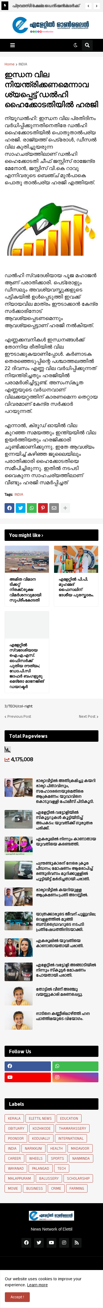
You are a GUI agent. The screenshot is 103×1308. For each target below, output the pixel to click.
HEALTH (56, 1148)
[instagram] (75, 1077)
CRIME (56, 1188)
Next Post (87, 716)
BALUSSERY (49, 1178)
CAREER (14, 1158)
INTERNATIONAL (71, 1138)
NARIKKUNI (33, 1148)
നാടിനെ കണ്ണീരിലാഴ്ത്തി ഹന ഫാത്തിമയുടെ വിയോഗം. (63, 1016)
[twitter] (39, 1243)
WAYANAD (16, 1168)
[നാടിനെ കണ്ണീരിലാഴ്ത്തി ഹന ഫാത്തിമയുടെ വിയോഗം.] (19, 1020)
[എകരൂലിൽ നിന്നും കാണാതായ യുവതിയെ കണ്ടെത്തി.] (19, 846)
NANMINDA (81, 1158)
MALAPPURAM (19, 1178)
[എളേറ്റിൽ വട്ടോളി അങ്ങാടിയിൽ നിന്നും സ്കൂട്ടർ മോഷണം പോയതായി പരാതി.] (19, 972)
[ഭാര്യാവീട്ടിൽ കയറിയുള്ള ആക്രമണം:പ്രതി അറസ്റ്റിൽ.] (19, 896)
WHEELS (36, 1158)
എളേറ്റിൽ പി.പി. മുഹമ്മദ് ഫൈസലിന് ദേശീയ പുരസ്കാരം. (76, 587)
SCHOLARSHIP (78, 1178)
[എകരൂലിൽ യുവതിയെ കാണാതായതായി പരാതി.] (19, 947)
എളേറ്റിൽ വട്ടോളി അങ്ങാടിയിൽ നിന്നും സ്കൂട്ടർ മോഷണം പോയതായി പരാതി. (66, 970)
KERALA (14, 1118)
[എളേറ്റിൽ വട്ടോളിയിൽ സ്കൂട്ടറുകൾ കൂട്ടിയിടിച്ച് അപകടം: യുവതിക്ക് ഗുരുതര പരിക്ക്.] (19, 819)
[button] (88, 6)
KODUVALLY (41, 1138)
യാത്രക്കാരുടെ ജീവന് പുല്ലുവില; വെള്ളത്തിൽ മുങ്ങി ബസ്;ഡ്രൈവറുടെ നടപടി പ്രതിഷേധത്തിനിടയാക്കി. (66, 922)
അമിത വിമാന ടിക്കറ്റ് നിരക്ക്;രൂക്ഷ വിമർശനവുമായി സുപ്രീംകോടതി (25, 589)
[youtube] (28, 1077)
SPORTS (57, 1158)
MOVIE (13, 1188)
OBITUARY (16, 1128)
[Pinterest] (43, 508)
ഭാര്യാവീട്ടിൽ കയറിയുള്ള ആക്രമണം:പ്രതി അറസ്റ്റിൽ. (62, 892)
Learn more (37, 1285)
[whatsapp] (75, 1066)
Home (10, 64)
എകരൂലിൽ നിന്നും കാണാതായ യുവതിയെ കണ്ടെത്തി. (66, 842)
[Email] (54, 508)
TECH (62, 1168)
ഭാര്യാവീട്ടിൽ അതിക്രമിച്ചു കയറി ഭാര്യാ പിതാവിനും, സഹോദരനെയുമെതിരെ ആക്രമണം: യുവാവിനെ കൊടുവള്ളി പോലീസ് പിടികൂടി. (66, 791)
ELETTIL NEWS (40, 1118)
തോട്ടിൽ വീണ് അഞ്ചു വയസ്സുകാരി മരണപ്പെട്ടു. (59, 992)
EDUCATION (69, 1118)
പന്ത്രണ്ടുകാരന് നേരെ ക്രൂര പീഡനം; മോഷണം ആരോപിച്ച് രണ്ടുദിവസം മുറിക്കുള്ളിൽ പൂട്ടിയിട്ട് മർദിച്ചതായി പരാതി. (64, 871)
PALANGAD (40, 1168)
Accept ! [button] (17, 1297)
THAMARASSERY (72, 1128)
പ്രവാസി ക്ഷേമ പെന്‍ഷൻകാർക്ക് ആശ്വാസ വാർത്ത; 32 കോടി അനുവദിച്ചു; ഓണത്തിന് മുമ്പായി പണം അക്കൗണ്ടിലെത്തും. (44, 6)
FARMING (77, 1188)
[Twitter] (20, 508)
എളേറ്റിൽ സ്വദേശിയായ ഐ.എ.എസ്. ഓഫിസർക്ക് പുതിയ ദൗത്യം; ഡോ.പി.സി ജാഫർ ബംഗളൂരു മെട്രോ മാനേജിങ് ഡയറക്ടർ (26, 665)
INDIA (23, 64)
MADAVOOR (80, 1148)
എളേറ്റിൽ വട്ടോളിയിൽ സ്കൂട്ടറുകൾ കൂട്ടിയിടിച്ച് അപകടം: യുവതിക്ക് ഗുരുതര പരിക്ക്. (64, 820)
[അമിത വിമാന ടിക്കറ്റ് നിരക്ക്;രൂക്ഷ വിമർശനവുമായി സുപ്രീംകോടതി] (27, 559)
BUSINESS (34, 1188)
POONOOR (16, 1138)
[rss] (77, 1243)
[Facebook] (9, 508)
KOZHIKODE (42, 1128)
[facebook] (28, 1066)
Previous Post (19, 716)
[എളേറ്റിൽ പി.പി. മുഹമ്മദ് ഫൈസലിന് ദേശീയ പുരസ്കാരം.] (76, 559)
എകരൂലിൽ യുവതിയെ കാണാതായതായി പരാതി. (60, 943)
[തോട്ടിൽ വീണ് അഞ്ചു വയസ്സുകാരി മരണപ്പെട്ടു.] (19, 996)
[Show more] (65, 508)
